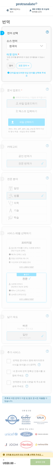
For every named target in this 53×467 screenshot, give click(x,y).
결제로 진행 (40, 462)
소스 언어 (12, 40)
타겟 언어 (12, 54)
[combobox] (26, 46)
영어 (11, 65)
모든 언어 (23, 65)
